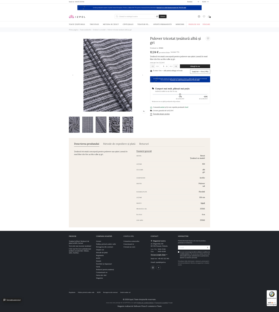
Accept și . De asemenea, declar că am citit (195, 254)
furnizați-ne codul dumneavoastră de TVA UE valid (171, 7)
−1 (152, 66)
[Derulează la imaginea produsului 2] (87, 125)
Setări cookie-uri (125, 292)
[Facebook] (158, 267)
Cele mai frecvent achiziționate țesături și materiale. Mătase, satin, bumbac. (80, 251)
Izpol (203, 203)
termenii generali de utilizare (193, 252)
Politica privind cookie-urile (106, 244)
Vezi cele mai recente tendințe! (80, 246)
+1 (176, 66)
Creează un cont (129, 247)
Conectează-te (128, 244)
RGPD (98, 258)
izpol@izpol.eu (161, 262)
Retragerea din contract (104, 247)
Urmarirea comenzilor (131, 241)
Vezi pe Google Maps (158, 255)
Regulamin (100, 255)
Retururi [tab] (144, 143)
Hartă (98, 267)
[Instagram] (153, 267)
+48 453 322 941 (163, 259)
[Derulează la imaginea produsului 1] (74, 125)
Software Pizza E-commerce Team (148, 306)
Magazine (99, 278)
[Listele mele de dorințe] (204, 16)
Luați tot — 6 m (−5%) (200, 72)
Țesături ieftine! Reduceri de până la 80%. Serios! (79, 242)
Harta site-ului (101, 275)
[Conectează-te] (199, 16)
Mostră (98, 261)
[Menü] (275, 291)
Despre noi (100, 250)
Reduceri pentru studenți (105, 270)
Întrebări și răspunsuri (104, 264)
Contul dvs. (128, 236)
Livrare (98, 241)
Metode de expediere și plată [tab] (119, 143)
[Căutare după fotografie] (157, 16)
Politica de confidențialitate (145, 303)
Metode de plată (102, 253)
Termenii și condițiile (161, 303)
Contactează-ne (101, 272)
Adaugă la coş (195, 66)
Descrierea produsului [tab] (86, 143)
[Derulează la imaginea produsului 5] (127, 125)
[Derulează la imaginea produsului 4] (114, 125)
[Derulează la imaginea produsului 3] (101, 125)
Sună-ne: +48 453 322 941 (76, 2)
